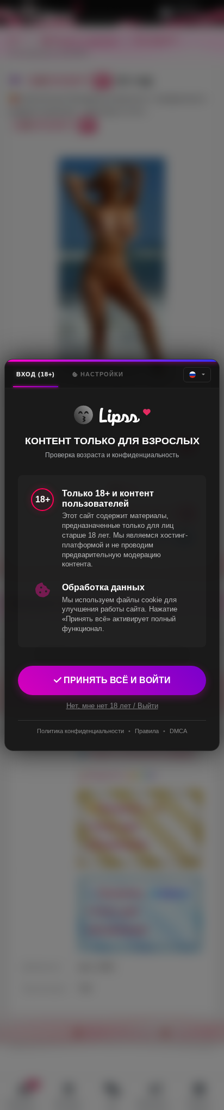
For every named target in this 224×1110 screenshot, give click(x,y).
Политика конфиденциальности (80, 731)
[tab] (35, 374)
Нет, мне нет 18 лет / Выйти (112, 706)
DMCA (178, 731)
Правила (147, 731)
